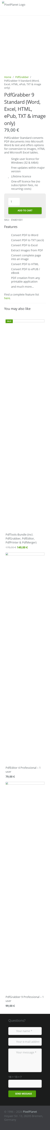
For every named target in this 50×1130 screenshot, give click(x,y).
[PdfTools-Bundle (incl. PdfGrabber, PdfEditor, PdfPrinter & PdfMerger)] (25, 425)
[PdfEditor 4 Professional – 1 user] (25, 658)
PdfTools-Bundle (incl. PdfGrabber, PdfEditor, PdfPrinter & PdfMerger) (21, 538)
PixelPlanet (30, 1112)
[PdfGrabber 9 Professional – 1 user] (25, 887)
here (7, 298)
